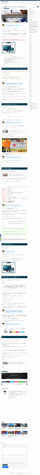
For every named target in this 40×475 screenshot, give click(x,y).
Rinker (11, 330)
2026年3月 (30, 39)
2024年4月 (30, 56)
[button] (4, 381)
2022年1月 (30, 86)
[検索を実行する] (37, 6)
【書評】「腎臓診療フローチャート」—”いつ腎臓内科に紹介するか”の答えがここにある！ (33, 24)
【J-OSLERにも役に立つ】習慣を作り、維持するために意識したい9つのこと (17, 362)
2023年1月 (30, 73)
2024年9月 (30, 51)
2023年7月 (30, 65)
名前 (3, 455)
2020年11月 (30, 99)
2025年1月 (30, 47)
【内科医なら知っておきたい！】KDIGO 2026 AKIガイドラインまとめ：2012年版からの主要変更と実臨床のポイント (33, 32)
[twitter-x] (36, 0)
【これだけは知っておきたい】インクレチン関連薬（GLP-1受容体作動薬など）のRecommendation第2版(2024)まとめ (33, 29)
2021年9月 (30, 91)
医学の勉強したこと (32, 13)
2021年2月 (30, 95)
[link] (9, 398)
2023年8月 (30, 64)
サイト (3, 460)
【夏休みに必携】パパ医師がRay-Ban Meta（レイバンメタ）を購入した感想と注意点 (33, 22)
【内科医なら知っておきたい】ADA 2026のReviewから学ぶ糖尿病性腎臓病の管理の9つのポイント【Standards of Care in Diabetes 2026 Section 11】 (33, 26)
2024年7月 (30, 52)
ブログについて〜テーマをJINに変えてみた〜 (13, 130)
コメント (3, 447)
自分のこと (5, 8)
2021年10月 (30, 90)
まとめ (5, 63)
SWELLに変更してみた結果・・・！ (33, 107)
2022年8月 (30, 78)
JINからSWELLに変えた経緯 (33, 106)
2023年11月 (30, 60)
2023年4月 (30, 69)
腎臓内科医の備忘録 (5, 1)
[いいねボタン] (3, 367)
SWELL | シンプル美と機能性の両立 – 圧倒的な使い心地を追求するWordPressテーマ (17, 221)
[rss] (37, 0)
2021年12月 (30, 87)
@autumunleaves (16, 25)
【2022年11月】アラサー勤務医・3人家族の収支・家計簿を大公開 (15, 174)
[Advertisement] (14, 410)
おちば (5, 394)
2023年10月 (30, 61)
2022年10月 (30, 77)
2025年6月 (30, 43)
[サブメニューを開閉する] (37, 10)
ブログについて (7, 8)
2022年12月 (30, 74)
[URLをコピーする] (25, 381)
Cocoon (9, 115)
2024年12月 (30, 48)
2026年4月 (30, 38)
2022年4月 (30, 82)
